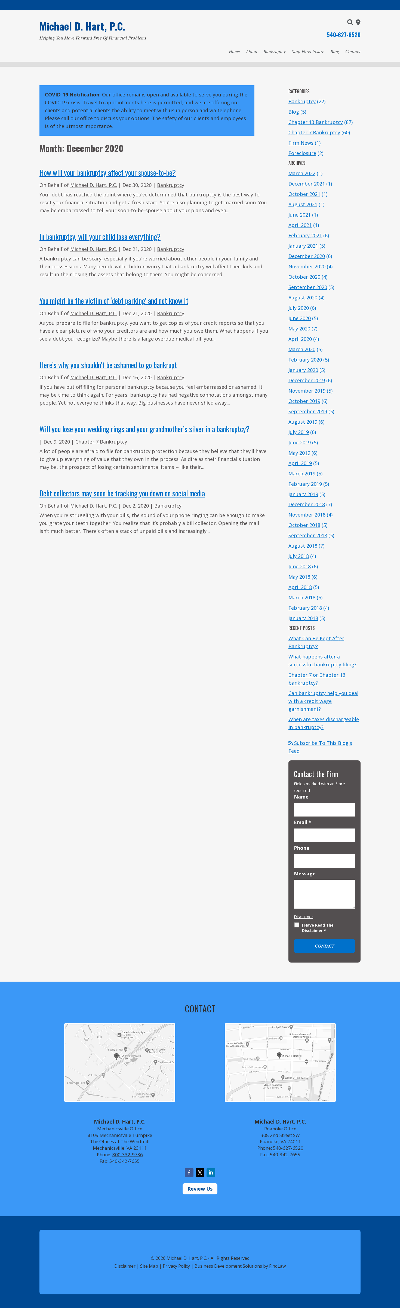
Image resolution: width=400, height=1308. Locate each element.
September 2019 (307, 411)
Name (301, 796)
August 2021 (302, 204)
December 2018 (306, 504)
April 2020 (300, 339)
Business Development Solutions (228, 1266)
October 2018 (304, 525)
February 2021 (305, 235)
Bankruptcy (274, 51)
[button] (394, 1268)
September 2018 (307, 535)
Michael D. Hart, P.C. (93, 185)
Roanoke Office (280, 1128)
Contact (353, 51)
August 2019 (302, 421)
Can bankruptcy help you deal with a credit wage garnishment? (323, 701)
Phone (301, 848)
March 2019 (301, 473)
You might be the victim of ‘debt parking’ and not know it (113, 300)
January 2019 (303, 494)
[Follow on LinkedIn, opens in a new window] (211, 1172)
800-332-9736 (127, 1154)
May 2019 (299, 453)
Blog (334, 51)
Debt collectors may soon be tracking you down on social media (122, 493)
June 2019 (299, 442)
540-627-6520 (344, 35)
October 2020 (304, 277)
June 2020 (299, 318)
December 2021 (306, 183)
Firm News (300, 142)
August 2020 (302, 297)
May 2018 (299, 576)
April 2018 (300, 587)
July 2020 (298, 308)
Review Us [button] (200, 1188)
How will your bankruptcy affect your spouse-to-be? (107, 172)
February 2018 (305, 608)
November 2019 (306, 390)
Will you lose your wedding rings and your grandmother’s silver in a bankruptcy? (144, 428)
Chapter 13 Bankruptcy (315, 122)
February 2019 (305, 484)
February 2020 (305, 359)
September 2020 (307, 287)
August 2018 (302, 545)
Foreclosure (302, 153)
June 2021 (299, 214)
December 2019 (306, 380)
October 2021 (304, 194)
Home (234, 51)
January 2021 (303, 245)
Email (302, 822)
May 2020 (299, 328)
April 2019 (300, 463)
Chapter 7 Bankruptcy (101, 441)
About (251, 51)
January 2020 (303, 370)
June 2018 (299, 566)
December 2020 (306, 256)
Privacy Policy (176, 1266)
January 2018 (303, 618)
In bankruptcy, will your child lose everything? (100, 236)
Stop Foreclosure (308, 51)
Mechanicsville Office (119, 1128)
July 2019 (298, 432)
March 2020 (301, 349)
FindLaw (277, 1266)
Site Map (149, 1266)
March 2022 (301, 173)
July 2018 (298, 556)
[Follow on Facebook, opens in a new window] (189, 1172)
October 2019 (304, 401)
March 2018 (301, 597)
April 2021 (300, 225)
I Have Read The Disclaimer (318, 927)
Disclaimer (303, 916)
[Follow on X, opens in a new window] (200, 1172)
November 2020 (306, 266)
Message (305, 873)
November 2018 (306, 514)
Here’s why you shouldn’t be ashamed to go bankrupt (108, 364)
